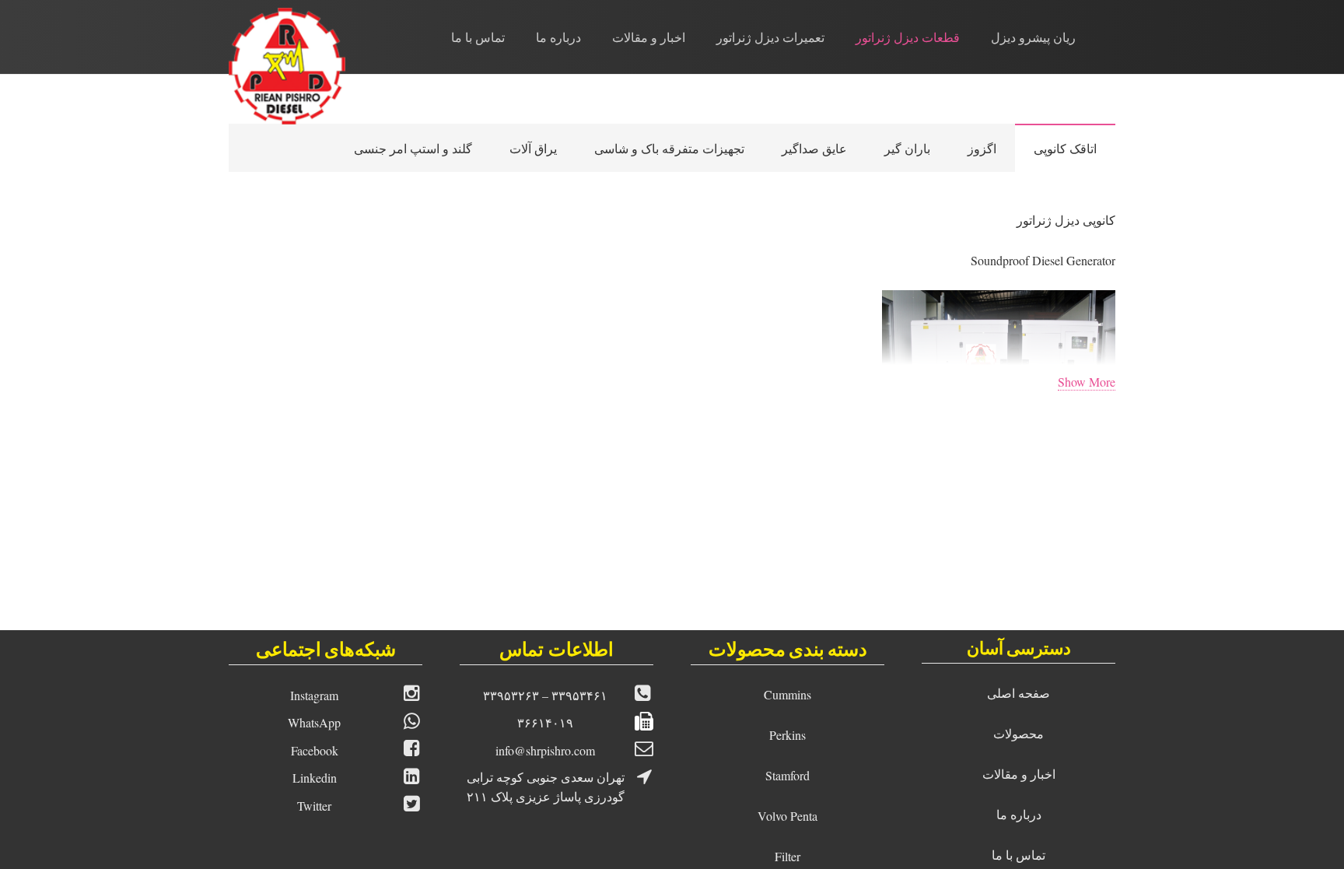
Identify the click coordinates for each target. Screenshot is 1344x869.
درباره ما (1018, 814)
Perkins (787, 735)
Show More (1086, 381)
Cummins (787, 694)
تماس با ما (1018, 854)
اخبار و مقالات (1018, 774)
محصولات (1018, 733)
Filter (787, 856)
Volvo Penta (787, 816)
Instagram (314, 695)
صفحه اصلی (1018, 693)
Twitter (314, 805)
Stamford (787, 775)
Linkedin (314, 777)
